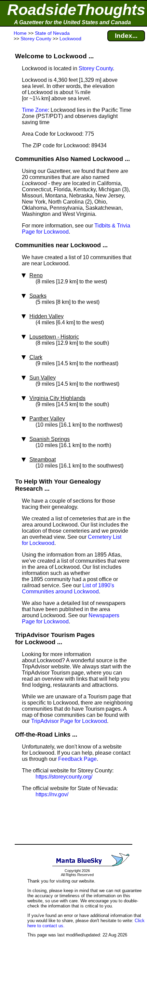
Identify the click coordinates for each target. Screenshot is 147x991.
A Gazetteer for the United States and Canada (72, 22)
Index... (126, 35)
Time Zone (35, 110)
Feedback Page (77, 759)
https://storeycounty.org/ (64, 777)
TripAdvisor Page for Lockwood (69, 721)
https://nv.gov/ (52, 794)
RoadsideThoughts (76, 9)
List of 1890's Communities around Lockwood (68, 588)
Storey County (96, 68)
